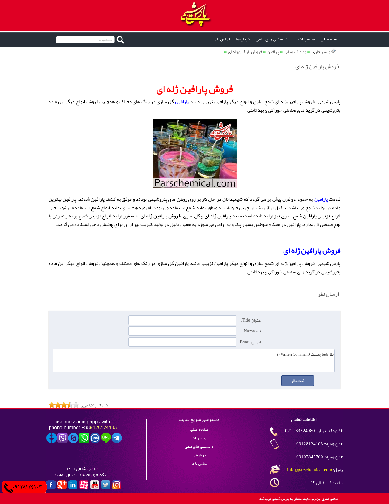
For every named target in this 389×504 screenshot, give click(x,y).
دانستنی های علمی (272, 39)
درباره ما (243, 39)
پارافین (273, 51)
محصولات (306, 39)
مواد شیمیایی (295, 51)
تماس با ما (221, 39)
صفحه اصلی (330, 39)
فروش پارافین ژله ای (245, 51)
